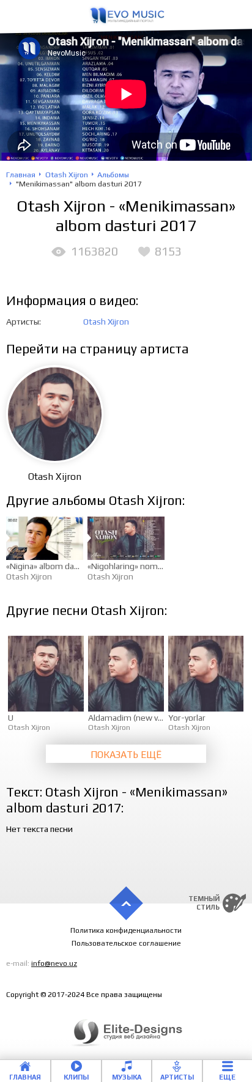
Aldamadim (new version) (136, 718)
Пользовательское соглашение (126, 943)
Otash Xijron (106, 321)
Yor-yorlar (187, 718)
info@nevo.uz (54, 963)
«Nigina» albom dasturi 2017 (59, 566)
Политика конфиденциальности (126, 930)
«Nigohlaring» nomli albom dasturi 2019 (162, 566)
